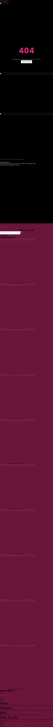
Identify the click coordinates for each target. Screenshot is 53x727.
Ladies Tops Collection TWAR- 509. (17, 644)
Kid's (3, 29)
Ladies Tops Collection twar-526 (17, 283)
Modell (6, 236)
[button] (26, 93)
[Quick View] (16, 282)
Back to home (26, 61)
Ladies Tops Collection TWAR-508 (16, 373)
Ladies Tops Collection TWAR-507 (16, 418)
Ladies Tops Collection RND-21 (16, 328)
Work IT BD (16, 165)
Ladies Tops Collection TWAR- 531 (16, 599)
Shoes (1, 236)
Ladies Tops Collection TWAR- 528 (17, 463)
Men (4, 236)
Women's (6, 24)
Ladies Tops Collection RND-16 (16, 554)
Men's (4, 20)
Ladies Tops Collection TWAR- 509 (17, 689)
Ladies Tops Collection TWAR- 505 (17, 509)
